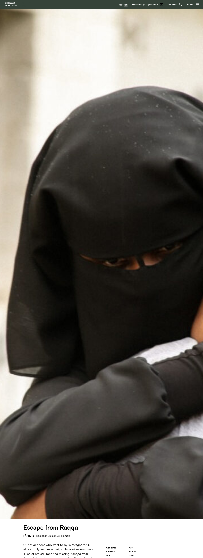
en (126, 4)
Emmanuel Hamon (59, 535)
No (121, 4)
